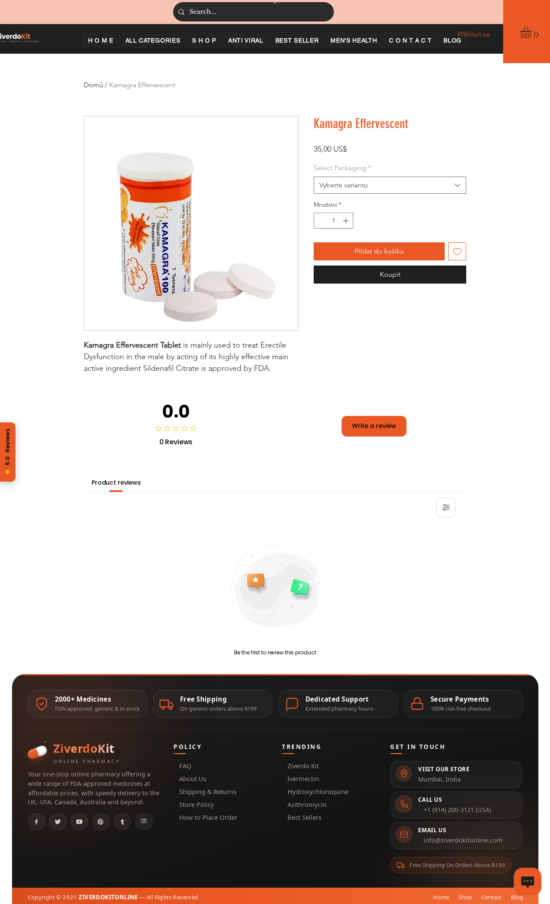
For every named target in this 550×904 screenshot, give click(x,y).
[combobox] (390, 185)
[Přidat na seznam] (457, 251)
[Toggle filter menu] (446, 507)
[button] (532, 32)
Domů (93, 85)
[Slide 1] (275, 2)
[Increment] (346, 220)
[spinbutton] (333, 220)
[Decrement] (320, 220)
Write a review (374, 425)
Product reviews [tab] (116, 482)
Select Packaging (342, 168)
